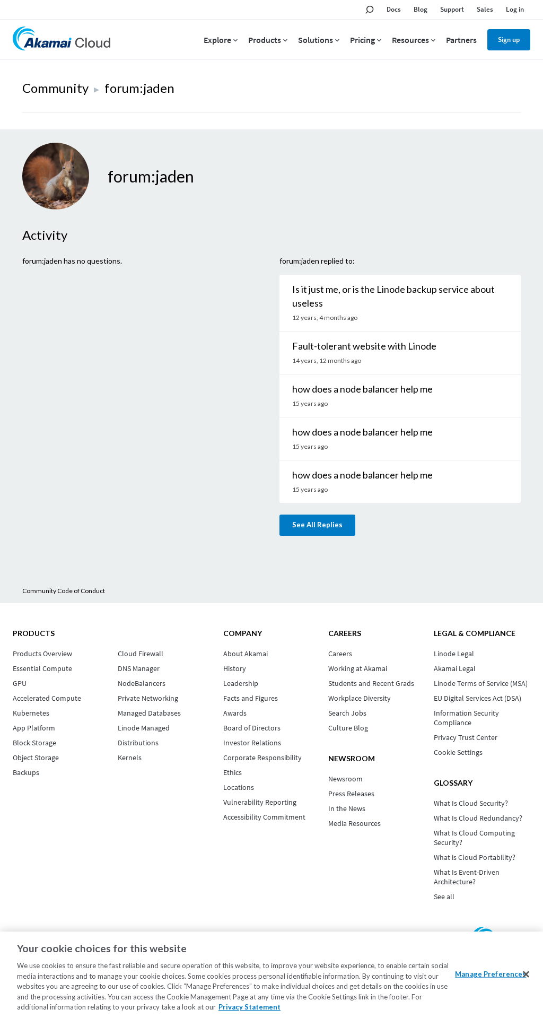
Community (55, 87)
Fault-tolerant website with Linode (364, 346)
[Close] (526, 974)
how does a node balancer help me (362, 389)
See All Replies (317, 524)
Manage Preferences (490, 973)
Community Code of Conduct (63, 591)
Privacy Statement (249, 1007)
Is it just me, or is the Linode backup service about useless (393, 296)
